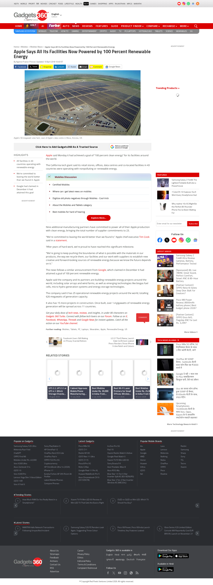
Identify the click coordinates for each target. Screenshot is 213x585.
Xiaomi (183, 467)
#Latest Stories (22, 523)
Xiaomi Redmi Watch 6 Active (119, 453)
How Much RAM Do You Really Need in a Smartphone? (39, 501)
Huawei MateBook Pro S (89, 474)
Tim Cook (144, 236)
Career (81, 551)
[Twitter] (166, 240)
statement (61, 240)
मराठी (144, 555)
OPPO (163, 467)
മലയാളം (120, 560)
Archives (54, 561)
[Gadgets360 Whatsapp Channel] (188, 240)
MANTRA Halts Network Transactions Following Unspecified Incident (38, 529)
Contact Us (55, 565)
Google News (87, 319)
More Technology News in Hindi (181, 424)
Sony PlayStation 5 (52, 446)
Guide (114, 26)
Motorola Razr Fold (22, 450)
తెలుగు (137, 555)
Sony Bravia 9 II (114, 464)
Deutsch (130, 560)
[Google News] (195, 240)
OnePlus (164, 464)
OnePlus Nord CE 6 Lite (54, 453)
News (75, 26)
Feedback (54, 558)
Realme (164, 474)
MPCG (129, 4)
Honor (143, 460)
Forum (108, 316)
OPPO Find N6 (20, 457)
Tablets (158, 31)
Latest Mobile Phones (53, 480)
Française (140, 560)
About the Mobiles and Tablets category (72, 205)
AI (43, 26)
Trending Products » (168, 88)
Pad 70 (110, 450)
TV (120, 31)
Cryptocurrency (50, 464)
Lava (162, 446)
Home (18, 26)
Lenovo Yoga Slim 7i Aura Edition (28, 477)
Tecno (183, 464)
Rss (136, 572)
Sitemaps (54, 554)
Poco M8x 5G (84, 446)
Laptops (85, 329)
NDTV (16, 4)
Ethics (80, 558)
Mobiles (42, 31)
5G (191, 31)
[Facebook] (159, 240)
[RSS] (197, 3)
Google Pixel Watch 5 (116, 457)
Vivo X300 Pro (20, 474)
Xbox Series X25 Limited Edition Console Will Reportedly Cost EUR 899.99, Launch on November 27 (178, 530)
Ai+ (141, 446)
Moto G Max (84, 467)
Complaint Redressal (87, 568)
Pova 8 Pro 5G (85, 464)
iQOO (142, 471)
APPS (111, 4)
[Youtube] (174, 240)
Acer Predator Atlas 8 (116, 467)
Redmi (183, 446)
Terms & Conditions (87, 565)
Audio (113, 31)
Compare (152, 26)
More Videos (190, 331)
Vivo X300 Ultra (20, 464)
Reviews (87, 26)
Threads (72, 319)
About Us (54, 551)
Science (169, 31)
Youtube (119, 572)
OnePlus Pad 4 (50, 457)
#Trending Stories (22, 495)
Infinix (142, 467)
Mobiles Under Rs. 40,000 (25, 460)
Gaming (75, 31)
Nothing (164, 457)
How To (64, 31)
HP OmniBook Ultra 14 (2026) (57, 467)
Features (102, 26)
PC (79, 329)
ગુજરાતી (110, 560)
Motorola (164, 453)
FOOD (60, 4)
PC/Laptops (130, 31)
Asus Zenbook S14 (22, 467)
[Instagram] (181, 240)
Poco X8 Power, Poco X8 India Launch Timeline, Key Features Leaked (134, 529)
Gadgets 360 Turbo (55, 316)
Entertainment (89, 31)
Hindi (117, 555)
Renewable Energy (115, 329)
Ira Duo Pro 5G (113, 446)
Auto (66, 26)
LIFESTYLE (69, 4)
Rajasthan (120, 4)
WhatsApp (62, 319)
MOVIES (44, 4)
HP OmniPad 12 (51, 450)
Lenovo (164, 450)
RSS (52, 568)
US (126, 329)
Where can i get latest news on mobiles (72, 191)
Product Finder (131, 26)
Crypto (103, 31)
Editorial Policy (84, 561)
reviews (83, 312)
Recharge (169, 26)
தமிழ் (129, 555)
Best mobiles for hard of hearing (69, 211)
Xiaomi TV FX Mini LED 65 (118, 460)
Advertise (54, 572)
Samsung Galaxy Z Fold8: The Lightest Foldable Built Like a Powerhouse (184, 183)
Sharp (183, 453)
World (23, 4)
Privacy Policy (83, 554)
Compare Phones (51, 484)
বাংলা (123, 555)
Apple (49, 155)
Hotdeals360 (145, 31)
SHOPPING (102, 4)
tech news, (73, 312)
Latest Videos (164, 251)
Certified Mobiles (61, 184)
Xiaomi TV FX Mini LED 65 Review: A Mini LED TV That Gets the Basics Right (87, 501)
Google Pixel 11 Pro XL (88, 471)
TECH (86, 4)
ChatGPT (17, 453)
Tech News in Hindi (167, 340)
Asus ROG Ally (113, 471)
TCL (182, 460)
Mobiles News (36, 47)
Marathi (137, 4)
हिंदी (37, 4)
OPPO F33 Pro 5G (52, 460)
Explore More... (98, 217)
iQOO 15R (18, 481)
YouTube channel (68, 323)
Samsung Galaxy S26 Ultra (25, 446)
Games (93, 4)
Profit (32, 4)
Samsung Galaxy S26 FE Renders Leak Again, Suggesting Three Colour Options (87, 530)
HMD (142, 457)
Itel (141, 474)
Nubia (163, 460)
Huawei (143, 464)
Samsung (185, 450)
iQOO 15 (17, 471)
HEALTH (78, 4)
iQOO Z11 (83, 450)
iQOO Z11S (83, 460)
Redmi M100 (84, 453)
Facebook (51, 319)
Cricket (53, 4)
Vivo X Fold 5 (19, 484)
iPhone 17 (48, 471)
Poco (163, 471)
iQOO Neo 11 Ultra (87, 457)
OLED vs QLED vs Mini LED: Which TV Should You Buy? (133, 501)
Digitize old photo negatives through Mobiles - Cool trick (81, 198)
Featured (162, 174)
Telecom (54, 31)
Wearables (181, 31)
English (109, 555)
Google (102, 269)
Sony (183, 457)
